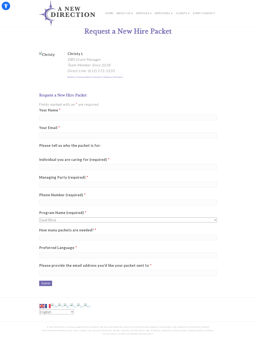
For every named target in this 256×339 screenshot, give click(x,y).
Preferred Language (58, 248)
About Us (123, 13)
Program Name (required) (62, 213)
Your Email (49, 128)
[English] (42, 305)
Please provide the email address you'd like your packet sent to (95, 265)
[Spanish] (87, 305)
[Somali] (80, 305)
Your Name (50, 110)
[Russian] (73, 305)
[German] (54, 305)
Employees (162, 13)
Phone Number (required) (62, 195)
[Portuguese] (67, 305)
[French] (48, 305)
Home (109, 13)
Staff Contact (204, 13)
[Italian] (61, 305)
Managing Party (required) (63, 177)
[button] (6, 6)
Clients (181, 13)
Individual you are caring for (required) (74, 159)
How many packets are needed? (67, 230)
